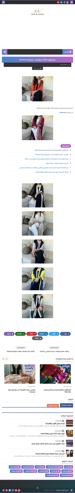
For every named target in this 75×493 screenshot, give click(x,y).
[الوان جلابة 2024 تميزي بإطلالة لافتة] (69, 433)
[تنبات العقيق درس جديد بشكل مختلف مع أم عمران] (69, 443)
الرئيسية (66, 52)
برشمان (68, 467)
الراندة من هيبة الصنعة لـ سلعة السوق (57, 163)
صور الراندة (54, 471)
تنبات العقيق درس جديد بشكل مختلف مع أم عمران (48, 443)
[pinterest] (58, 2)
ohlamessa (62, 112)
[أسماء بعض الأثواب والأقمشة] (69, 423)
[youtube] (16, 490)
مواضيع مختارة (65, 475)
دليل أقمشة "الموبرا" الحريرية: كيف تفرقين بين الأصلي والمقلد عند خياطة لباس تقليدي (43, 167)
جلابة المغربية (27, 467)
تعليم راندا (39, 467)
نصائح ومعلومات (51, 475)
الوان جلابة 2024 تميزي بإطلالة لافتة (53, 433)
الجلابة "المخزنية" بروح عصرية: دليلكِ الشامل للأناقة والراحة (51, 172)
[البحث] (3, 2)
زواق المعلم (66, 471)
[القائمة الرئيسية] (4, 51)
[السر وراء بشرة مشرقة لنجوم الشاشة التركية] (69, 453)
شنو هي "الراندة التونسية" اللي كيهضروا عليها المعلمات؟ (51, 154)
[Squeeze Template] (71, 490)
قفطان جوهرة (15, 471)
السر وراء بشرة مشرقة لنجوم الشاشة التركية (50, 453)
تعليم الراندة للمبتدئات (53, 467)
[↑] (37, 487)
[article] (21, 349)
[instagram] (67, 2)
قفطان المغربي (29, 471)
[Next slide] (3, 358)
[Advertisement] (37, 33)
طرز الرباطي (42, 471)
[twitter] (9, 490)
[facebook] (64, 2)
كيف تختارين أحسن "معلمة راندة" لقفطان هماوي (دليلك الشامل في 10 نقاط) (46, 159)
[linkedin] (61, 2)
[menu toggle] (71, 2)
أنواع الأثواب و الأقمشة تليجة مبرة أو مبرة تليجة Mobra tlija (51, 150)
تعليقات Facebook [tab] (66, 405)
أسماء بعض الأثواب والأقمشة (55, 423)
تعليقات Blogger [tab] (53, 406)
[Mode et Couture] (37, 12)
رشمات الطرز (14, 467)
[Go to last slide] (6, 358)
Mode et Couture (49, 490)
